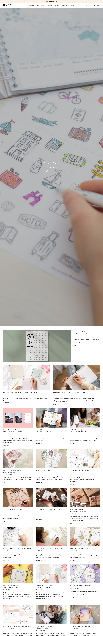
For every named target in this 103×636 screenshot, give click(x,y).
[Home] (7, 5)
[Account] (94, 5)
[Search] (91, 5)
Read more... (77, 345)
